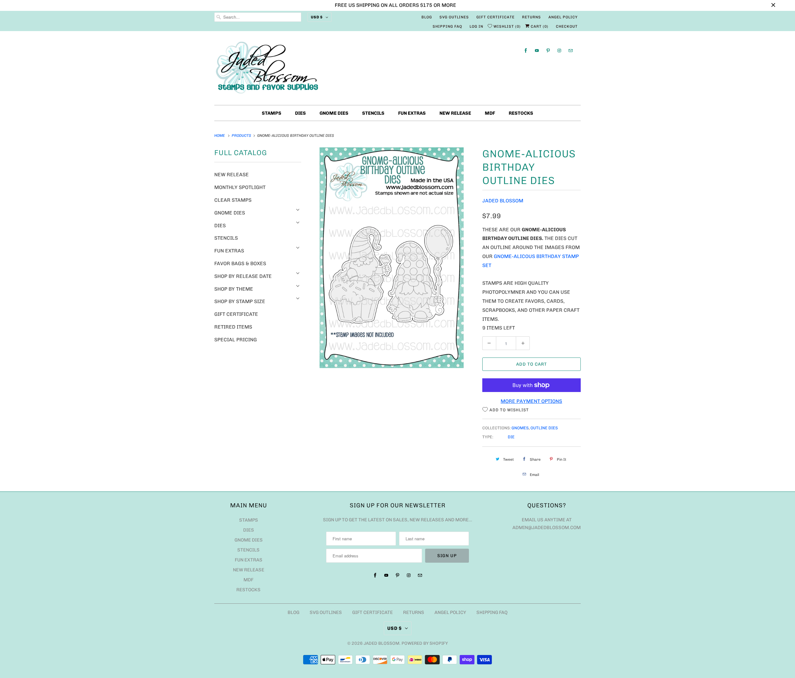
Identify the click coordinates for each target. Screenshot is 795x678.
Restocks (521, 113)
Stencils (373, 113)
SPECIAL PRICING (235, 340)
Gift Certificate (495, 17)
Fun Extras (412, 113)
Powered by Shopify (425, 643)
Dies (300, 113)
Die (511, 437)
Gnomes (520, 428)
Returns (531, 17)
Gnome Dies (334, 113)
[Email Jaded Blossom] (570, 51)
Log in (476, 26)
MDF (490, 113)
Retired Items (233, 327)
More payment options (531, 401)
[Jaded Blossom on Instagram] (559, 51)
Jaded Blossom (502, 201)
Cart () (538, 26)
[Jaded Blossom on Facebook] (526, 51)
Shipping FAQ (447, 26)
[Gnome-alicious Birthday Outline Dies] (392, 257)
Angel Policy (563, 17)
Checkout (567, 26)
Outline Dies (544, 428)
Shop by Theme (233, 289)
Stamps (271, 113)
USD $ (317, 17)
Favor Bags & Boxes (240, 263)
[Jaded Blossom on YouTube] (537, 51)
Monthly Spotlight (240, 187)
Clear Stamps (233, 200)
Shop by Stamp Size (239, 301)
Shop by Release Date (243, 276)
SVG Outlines (454, 17)
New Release (455, 113)
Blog (426, 17)
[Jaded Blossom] (397, 69)
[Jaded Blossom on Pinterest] (548, 51)
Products (242, 135)
